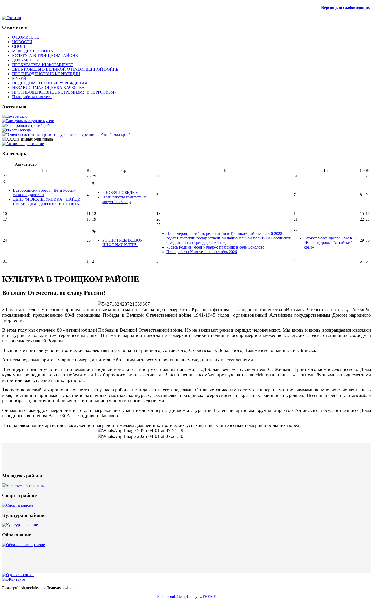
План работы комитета (32, 97)
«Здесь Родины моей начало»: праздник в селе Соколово (215, 247)
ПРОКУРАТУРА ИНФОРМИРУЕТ (42, 65)
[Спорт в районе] (17, 505)
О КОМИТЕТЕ (25, 37)
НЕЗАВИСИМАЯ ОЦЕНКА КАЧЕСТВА (48, 87)
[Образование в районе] (23, 545)
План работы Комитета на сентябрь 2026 (201, 252)
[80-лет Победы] (17, 130)
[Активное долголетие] (23, 144)
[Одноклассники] (18, 575)
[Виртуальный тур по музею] (28, 121)
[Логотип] (11, 18)
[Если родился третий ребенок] (30, 125)
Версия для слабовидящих (345, 7)
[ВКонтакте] (13, 579)
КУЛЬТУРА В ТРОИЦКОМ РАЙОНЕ (45, 55)
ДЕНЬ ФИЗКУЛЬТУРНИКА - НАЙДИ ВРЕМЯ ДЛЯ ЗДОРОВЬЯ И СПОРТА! (47, 201)
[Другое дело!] (15, 116)
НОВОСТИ (22, 42)
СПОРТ (19, 46)
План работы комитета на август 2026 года (124, 199)
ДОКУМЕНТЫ (25, 60)
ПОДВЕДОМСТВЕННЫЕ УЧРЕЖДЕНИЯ (49, 83)
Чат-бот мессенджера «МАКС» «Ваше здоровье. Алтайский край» (331, 242)
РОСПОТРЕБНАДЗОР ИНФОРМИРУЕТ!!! (122, 242)
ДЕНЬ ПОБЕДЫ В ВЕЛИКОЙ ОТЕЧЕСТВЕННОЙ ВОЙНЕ (65, 69)
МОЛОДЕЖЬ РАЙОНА (32, 51)
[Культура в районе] (20, 525)
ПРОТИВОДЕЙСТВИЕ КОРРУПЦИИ (46, 74)
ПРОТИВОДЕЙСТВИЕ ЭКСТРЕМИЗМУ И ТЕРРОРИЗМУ (64, 92)
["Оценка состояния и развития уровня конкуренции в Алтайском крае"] (66, 134)
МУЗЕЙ (19, 78)
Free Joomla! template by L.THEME (186, 596)
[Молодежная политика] (24, 485)
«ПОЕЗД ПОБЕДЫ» (120, 192)
